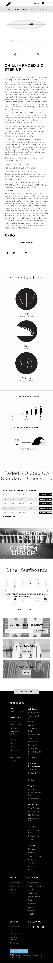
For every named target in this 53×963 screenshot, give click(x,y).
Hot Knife (32, 741)
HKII (12, 743)
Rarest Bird (33, 748)
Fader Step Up (35, 799)
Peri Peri (32, 866)
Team (30, 900)
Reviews (32, 904)
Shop (30, 890)
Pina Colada (15, 761)
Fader (31, 859)
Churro (31, 738)
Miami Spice (15, 757)
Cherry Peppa (34, 856)
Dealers (31, 911)
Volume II (32, 758)
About (31, 907)
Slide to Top (26, 691)
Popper (13, 747)
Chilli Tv (31, 914)
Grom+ (13, 721)
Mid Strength (34, 815)
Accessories (15, 886)
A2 (29, 776)
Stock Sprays (34, 897)
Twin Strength (34, 808)
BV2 (12, 754)
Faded (31, 780)
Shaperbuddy (25, 955)
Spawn (31, 870)
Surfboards (21, 9)
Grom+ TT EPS (16, 725)
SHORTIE (32, 769)
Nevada (31, 852)
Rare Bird (32, 745)
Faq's (12, 930)
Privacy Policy (16, 934)
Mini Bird (14, 728)
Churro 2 (32, 722)
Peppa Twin (33, 836)
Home (8, 9)
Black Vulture (34, 734)
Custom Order (46, 494)
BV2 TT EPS (15, 750)
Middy (31, 725)
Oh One (31, 863)
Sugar (31, 839)
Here (26, 672)
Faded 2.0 (33, 773)
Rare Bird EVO (34, 712)
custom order (26, 242)
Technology (33, 893)
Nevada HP (33, 849)
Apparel (13, 890)
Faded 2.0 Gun (16, 712)
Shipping (14, 943)
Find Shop (26, 651)
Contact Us (15, 927)
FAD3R (31, 789)
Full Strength (34, 811)
